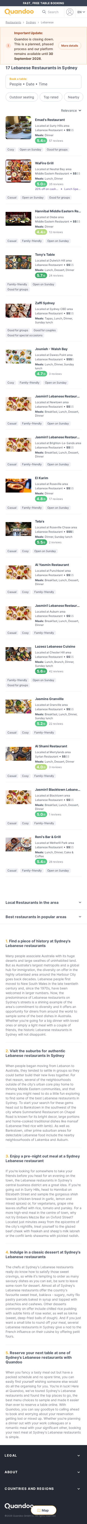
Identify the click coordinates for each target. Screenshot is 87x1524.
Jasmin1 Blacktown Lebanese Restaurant (43, 801)
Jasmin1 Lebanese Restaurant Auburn (43, 614)
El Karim (43, 488)
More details (69, 45)
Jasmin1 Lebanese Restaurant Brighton (43, 445)
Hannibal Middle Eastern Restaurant (43, 221)
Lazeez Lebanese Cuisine (43, 658)
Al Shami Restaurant (43, 756)
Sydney (31, 22)
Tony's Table (43, 264)
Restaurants (13, 22)
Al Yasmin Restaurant (43, 573)
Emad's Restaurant (43, 130)
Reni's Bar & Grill (43, 849)
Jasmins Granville (43, 711)
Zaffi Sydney (43, 311)
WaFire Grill (43, 175)
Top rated (51, 97)
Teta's (43, 531)
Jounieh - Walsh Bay (43, 361)
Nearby (73, 97)
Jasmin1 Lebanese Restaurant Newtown (43, 405)
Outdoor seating (22, 97)
